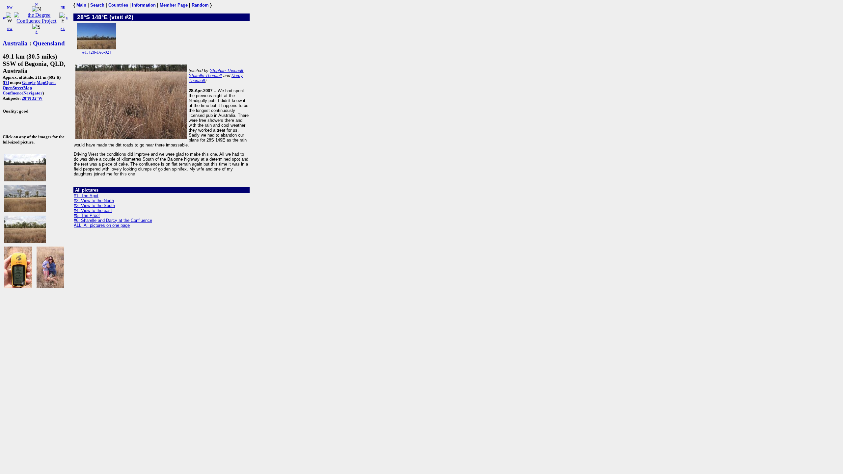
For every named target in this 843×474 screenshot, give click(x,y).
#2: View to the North (94, 200)
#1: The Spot (86, 195)
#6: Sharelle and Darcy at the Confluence (113, 220)
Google (29, 82)
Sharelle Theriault (205, 75)
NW (10, 7)
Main (81, 5)
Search (97, 5)
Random (200, 5)
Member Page (174, 5)
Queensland (49, 43)
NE (63, 7)
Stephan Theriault (226, 70)
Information (144, 5)
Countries (118, 5)
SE (63, 29)
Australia (15, 43)
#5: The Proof (87, 215)
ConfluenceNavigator (22, 93)
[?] (6, 82)
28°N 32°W (32, 98)
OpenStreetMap (17, 87)
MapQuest (46, 82)
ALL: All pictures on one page (102, 225)
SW (10, 29)
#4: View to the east (93, 210)
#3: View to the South (94, 205)
